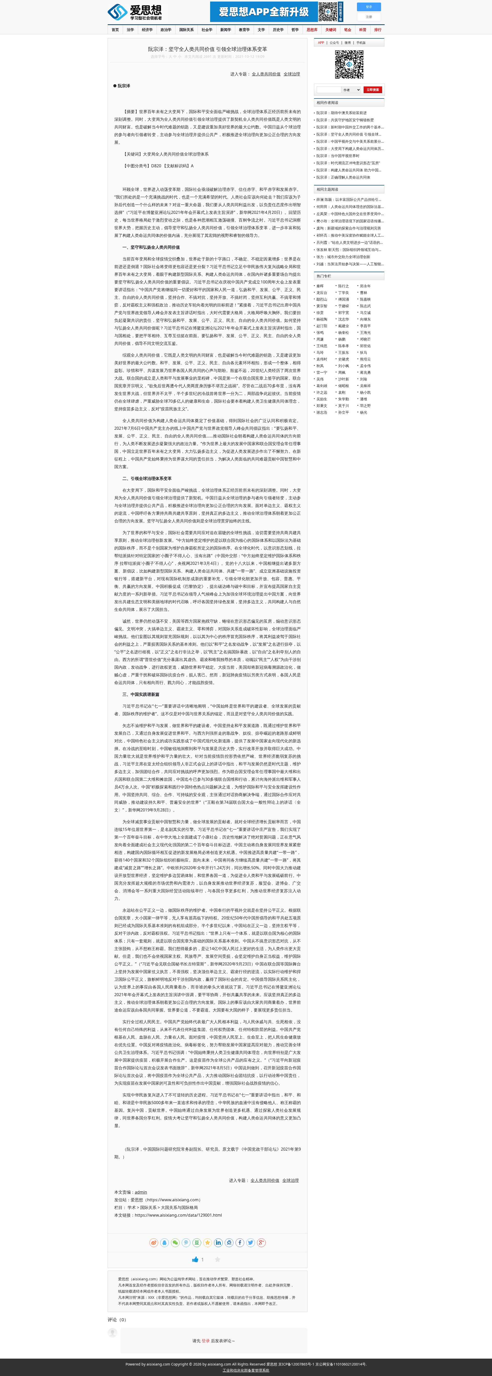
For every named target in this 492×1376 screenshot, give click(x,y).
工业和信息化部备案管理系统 (246, 1370)
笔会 (347, 29)
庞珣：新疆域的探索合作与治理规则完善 (348, 228)
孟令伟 (365, 365)
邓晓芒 (365, 339)
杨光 (363, 412)
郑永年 (365, 285)
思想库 (312, 29)
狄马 (363, 352)
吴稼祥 (365, 385)
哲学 (295, 29)
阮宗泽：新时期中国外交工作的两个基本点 (350, 127)
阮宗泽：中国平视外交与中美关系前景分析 (350, 141)
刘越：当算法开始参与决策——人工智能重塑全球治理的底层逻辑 (368, 263)
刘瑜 (363, 379)
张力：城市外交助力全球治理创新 (343, 256)
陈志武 (365, 305)
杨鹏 (341, 339)
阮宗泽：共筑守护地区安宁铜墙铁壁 (345, 119)
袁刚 (341, 392)
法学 (130, 29)
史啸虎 (343, 359)
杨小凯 (365, 392)
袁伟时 (321, 359)
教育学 (244, 29)
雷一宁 (321, 372)
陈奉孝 (343, 345)
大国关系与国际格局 (179, 1207)
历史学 (278, 29)
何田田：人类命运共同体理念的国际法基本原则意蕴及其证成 (364, 206)
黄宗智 (321, 305)
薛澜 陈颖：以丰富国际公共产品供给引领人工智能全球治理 (363, 199)
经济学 (147, 29)
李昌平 (365, 325)
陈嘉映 (365, 299)
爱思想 (148, 13)
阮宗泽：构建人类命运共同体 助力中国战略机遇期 (356, 170)
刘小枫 (343, 365)
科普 (362, 29)
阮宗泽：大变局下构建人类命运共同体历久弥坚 (354, 148)
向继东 (365, 319)
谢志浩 (321, 412)
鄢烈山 (321, 299)
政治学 (166, 29)
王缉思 (321, 345)
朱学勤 (343, 399)
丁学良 (343, 292)
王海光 (365, 332)
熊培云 (365, 359)
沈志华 (343, 319)
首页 (115, 29)
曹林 (363, 292)
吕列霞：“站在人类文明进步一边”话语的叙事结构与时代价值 (364, 242)
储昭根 (343, 385)
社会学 (207, 29)
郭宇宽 (343, 312)
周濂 (320, 339)
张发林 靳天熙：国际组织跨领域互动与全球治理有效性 (360, 249)
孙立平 (343, 412)
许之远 (321, 392)
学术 (132, 1207)
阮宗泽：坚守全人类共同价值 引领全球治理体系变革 (358, 134)
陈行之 (343, 285)
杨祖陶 (321, 319)
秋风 (320, 365)
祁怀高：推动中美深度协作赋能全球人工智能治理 (355, 235)
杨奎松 (343, 332)
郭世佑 (365, 345)
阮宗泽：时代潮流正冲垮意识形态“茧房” (348, 162)
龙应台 (321, 292)
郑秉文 (321, 405)
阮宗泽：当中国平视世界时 (338, 155)
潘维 (363, 399)
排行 (378, 29)
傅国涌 (343, 299)
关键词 (330, 29)
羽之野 (365, 405)
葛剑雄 (321, 385)
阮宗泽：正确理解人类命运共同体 (343, 177)
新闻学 (225, 29)
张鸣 (320, 332)
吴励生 (321, 399)
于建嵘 (343, 305)
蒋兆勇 (365, 372)
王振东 (343, 352)
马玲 (320, 352)
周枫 (341, 372)
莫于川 (343, 405)
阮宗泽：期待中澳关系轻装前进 (341, 112)
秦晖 (320, 285)
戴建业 (343, 325)
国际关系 (186, 29)
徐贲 (320, 312)
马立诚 (365, 312)
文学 (261, 29)
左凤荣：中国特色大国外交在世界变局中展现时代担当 (359, 213)
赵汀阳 (321, 325)
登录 (206, 1341)
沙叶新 (343, 379)
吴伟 (320, 379)
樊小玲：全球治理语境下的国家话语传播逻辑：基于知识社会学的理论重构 (375, 220)
